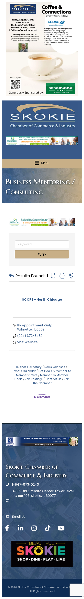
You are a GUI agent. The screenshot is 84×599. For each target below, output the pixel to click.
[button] (11, 276)
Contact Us (53, 379)
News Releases (54, 367)
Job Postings (34, 379)
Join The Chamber (51, 381)
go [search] (44, 254)
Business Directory (29, 367)
